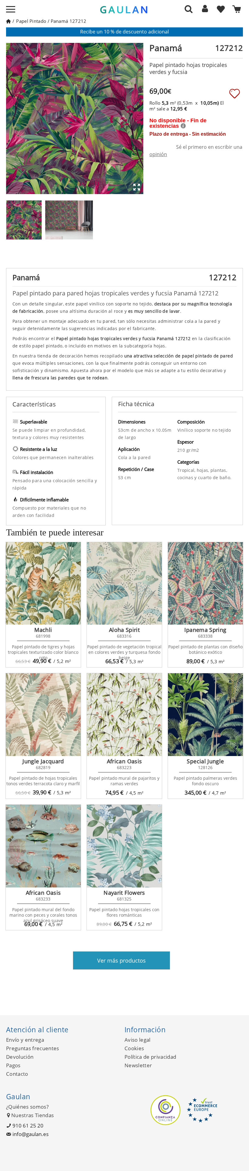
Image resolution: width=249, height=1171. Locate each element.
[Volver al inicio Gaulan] (8, 21)
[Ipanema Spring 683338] (205, 583)
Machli (43, 629)
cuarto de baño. (214, 477)
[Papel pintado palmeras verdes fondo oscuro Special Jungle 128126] (205, 714)
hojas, (203, 470)
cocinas (185, 477)
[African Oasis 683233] (43, 846)
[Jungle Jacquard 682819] (43, 714)
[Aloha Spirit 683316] (124, 583)
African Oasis (124, 761)
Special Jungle (205, 761)
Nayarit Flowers (124, 892)
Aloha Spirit (124, 629)
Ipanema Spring (205, 629)
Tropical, (187, 470)
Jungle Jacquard (43, 761)
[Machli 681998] (43, 583)
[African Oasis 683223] (124, 714)
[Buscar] (189, 9)
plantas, (218, 470)
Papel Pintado (31, 21)
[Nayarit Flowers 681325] (124, 846)
